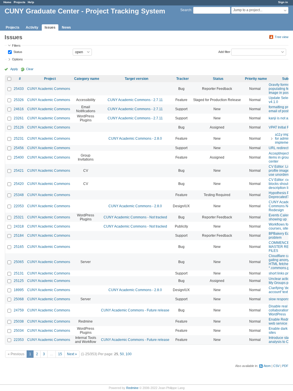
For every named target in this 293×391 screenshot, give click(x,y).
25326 (19, 100)
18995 (19, 290)
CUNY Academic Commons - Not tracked (135, 217)
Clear (29, 69)
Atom (267, 366)
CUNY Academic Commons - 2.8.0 (135, 139)
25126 (19, 127)
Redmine (132, 388)
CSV (276, 366)
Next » (72, 354)
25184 (19, 236)
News (66, 27)
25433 (19, 89)
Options (17, 59)
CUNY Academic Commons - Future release (135, 310)
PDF (285, 366)
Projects (19, 2)
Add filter (224, 51)
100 (129, 354)
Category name (86, 79)
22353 (19, 340)
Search (185, 10)
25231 (19, 139)
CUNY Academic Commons (48, 89)
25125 (19, 281)
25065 (19, 262)
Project (50, 79)
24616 (19, 109)
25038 (19, 321)
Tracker (182, 79)
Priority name (256, 79)
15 (60, 354)
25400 (19, 157)
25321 (19, 217)
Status (17, 51)
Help (31, 2)
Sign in (283, 2)
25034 (19, 331)
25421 (19, 171)
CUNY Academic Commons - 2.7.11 (135, 100)
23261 (19, 118)
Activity (32, 27)
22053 (19, 206)
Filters (16, 45)
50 (122, 354)
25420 (19, 184)
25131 (19, 273)
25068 (19, 299)
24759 (19, 310)
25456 (19, 148)
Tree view (281, 37)
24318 (19, 226)
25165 (19, 247)
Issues (50, 27)
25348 (19, 195)
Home (7, 2)
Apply (14, 69)
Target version (136, 79)
